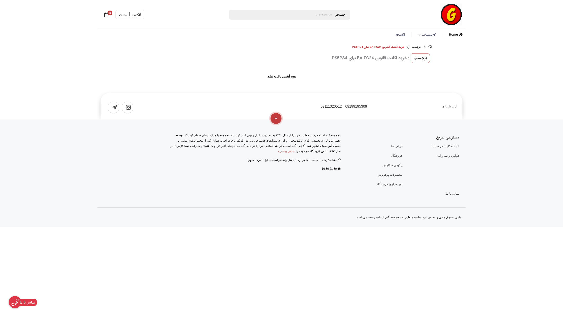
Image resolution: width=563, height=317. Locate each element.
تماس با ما (452, 193)
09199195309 (356, 106)
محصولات (427, 34)
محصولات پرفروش (390, 174)
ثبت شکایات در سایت (445, 146)
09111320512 (331, 106)
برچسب (416, 47)
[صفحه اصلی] (430, 47)
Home (454, 34)
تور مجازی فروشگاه (389, 184)
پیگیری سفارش (392, 165)
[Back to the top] (276, 118)
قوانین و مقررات (448, 155)
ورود (134, 14)
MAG (399, 34)
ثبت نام (123, 14)
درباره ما (396, 146)
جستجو (340, 14)
